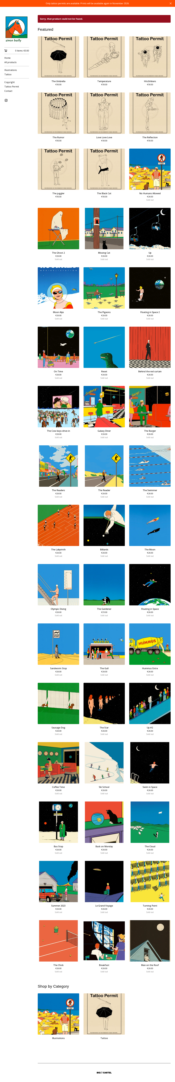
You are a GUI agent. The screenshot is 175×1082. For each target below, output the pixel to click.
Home (7, 57)
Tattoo (7, 74)
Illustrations (10, 70)
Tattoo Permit (11, 86)
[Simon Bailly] (16, 29)
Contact (8, 90)
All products (10, 62)
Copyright (9, 82)
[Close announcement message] (170, 3)
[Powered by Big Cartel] (104, 1073)
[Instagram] (6, 100)
